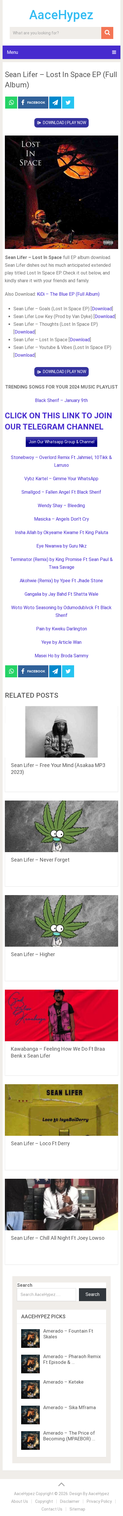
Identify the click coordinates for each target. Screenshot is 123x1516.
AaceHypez (61, 14)
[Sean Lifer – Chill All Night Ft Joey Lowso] (61, 1204)
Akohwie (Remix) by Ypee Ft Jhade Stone (61, 580)
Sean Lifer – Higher (33, 954)
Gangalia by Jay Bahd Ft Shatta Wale (61, 594)
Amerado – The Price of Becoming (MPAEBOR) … (69, 1436)
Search (24, 1285)
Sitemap (77, 1509)
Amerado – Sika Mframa (69, 1407)
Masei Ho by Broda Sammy (61, 655)
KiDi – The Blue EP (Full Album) (68, 294)
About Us (19, 1501)
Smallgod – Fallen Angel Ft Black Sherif (61, 492)
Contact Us (51, 1509)
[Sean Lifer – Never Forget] (61, 826)
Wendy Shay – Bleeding (61, 505)
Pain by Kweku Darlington (61, 628)
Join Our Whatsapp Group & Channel (61, 442)
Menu (12, 52)
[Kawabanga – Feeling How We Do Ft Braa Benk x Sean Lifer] (61, 1015)
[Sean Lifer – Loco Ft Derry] (61, 1110)
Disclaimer (70, 1501)
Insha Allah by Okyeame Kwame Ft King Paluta (61, 532)
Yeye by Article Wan (61, 642)
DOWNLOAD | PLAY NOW (64, 122)
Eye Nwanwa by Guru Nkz (61, 546)
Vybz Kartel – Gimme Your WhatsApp (61, 478)
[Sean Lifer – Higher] (61, 921)
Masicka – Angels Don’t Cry (61, 519)
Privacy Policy (99, 1501)
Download (102, 308)
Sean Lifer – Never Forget (40, 860)
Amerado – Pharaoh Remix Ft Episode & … (72, 1359)
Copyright (44, 1501)
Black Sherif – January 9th (61, 400)
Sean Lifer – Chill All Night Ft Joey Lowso (57, 1238)
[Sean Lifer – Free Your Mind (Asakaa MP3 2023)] (61, 732)
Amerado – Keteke (63, 1382)
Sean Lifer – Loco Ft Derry (40, 1143)
